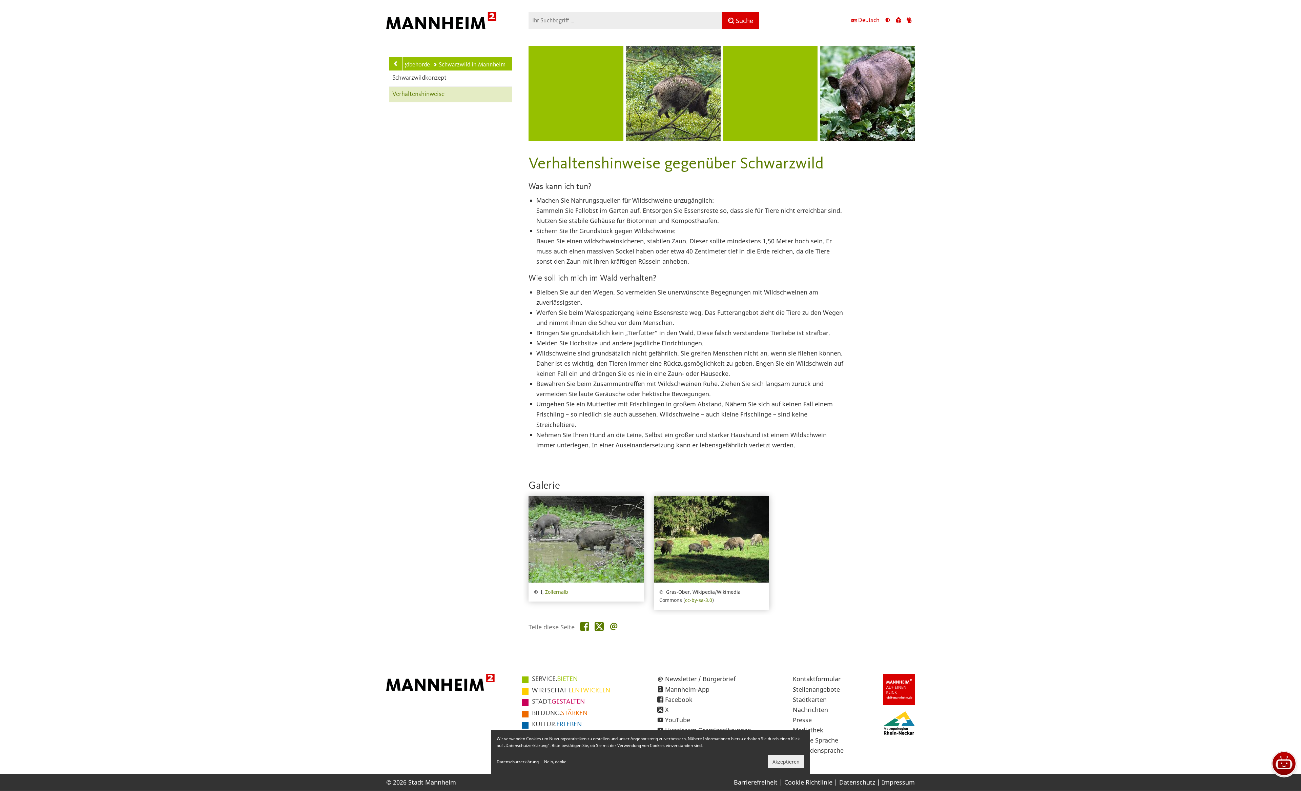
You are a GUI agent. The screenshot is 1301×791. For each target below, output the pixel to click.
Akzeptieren (786, 761)
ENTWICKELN (571, 690)
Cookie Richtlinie (808, 782)
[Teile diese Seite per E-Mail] (613, 627)
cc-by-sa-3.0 (698, 600)
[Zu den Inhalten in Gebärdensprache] (909, 21)
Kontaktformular (817, 679)
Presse (802, 720)
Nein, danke (555, 762)
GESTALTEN (558, 701)
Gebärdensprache (818, 750)
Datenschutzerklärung (518, 762)
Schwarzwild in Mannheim (472, 65)
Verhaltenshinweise (418, 94)
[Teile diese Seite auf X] (599, 627)
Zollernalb (556, 592)
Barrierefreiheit (756, 782)
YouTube (677, 720)
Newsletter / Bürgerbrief (700, 679)
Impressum (898, 782)
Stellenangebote (816, 689)
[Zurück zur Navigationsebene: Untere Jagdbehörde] (395, 63)
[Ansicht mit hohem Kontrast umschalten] (887, 21)
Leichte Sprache (815, 740)
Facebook (679, 699)
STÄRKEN (559, 713)
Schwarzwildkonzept (419, 78)
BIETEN (555, 679)
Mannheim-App (687, 689)
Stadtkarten (810, 699)
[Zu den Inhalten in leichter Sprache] (898, 21)
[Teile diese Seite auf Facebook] (584, 627)
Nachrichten (810, 710)
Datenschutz (857, 782)
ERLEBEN (557, 724)
